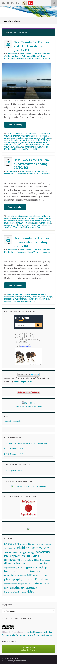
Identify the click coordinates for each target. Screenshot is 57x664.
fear (33, 218)
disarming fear (17, 138)
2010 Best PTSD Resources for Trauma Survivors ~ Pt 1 (26, 443)
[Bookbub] (30, 2)
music (37, 575)
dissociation (12, 559)
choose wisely (31, 294)
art (17, 543)
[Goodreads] (24, 2)
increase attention (44, 218)
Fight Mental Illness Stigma (33, 56)
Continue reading (15, 124)
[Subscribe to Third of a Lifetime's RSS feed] (3, 2)
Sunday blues (36, 225)
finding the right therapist (15, 140)
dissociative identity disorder (23, 563)
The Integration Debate (13, 470)
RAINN (37, 299)
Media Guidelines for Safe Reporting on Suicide (27, 141)
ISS (38, 571)
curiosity (27, 296)
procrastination (28, 579)
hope (45, 567)
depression (25, 218)
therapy (45, 144)
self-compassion (20, 583)
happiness (28, 567)
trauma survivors (11, 147)
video (30, 591)
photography (13, 579)
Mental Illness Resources (15, 58)
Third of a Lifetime (11, 21)
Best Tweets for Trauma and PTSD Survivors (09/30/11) (31, 46)
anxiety (7, 138)
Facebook (36, 296)
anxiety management (24, 216)
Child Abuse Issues (12, 56)
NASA (44, 575)
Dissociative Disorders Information (28, 406)
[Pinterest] (12, 2)
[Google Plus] (18, 2)
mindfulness (36, 142)
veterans (23, 592)
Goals (13, 567)
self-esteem (29, 223)
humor (9, 570)
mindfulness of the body (40, 220)
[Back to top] (50, 657)
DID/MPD (32, 556)
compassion (10, 552)
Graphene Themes (21, 661)
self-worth (40, 223)
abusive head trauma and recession (22, 133)
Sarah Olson (12, 54)
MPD (30, 575)
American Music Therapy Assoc (34, 136)
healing (31, 140)
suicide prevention (33, 144)
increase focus (10, 220)
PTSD (14, 144)
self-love (45, 299)
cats (14, 548)
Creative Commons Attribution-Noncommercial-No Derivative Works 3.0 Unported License (27, 633)
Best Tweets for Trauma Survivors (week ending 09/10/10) (31, 164)
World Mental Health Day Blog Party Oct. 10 (26, 148)
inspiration (9, 299)
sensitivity (8, 301)
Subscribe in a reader (13, 421)
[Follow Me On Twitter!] (8, 2)
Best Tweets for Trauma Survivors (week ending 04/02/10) (31, 242)
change (36, 216)
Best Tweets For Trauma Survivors (35, 54)
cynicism (16, 218)
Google (49, 296)
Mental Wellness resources (39, 58)
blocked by (28, 648)
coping (20, 552)
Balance (10, 294)
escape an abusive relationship (38, 138)
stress (21, 144)
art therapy (24, 544)
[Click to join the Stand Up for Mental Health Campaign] (28, 402)
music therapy (10, 223)
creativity (43, 551)
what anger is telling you (30, 147)
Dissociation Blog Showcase (35, 559)
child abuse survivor (33, 547)
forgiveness (7, 568)
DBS (6, 556)
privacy (31, 299)
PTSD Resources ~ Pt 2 (13, 448)
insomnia (17, 572)
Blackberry (19, 294)
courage (18, 296)
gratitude (20, 567)
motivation (23, 576)
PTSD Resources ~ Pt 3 (13, 454)
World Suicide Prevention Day (26, 227)
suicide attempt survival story (17, 225)
